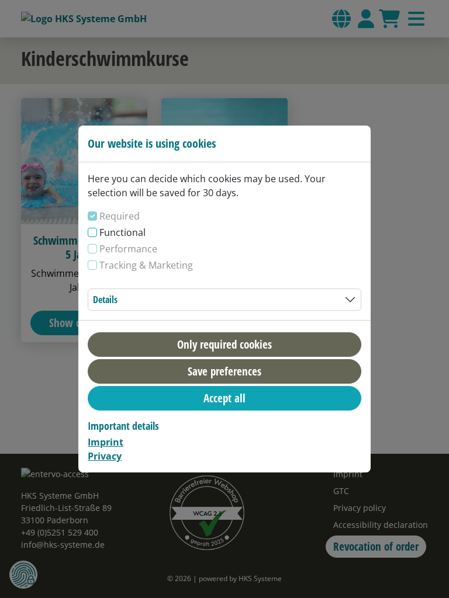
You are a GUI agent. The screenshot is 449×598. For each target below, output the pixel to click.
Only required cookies (224, 344)
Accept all (224, 398)
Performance (128, 248)
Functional (122, 232)
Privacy (105, 456)
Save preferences (224, 371)
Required (119, 216)
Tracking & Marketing (146, 265)
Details (105, 299)
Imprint (105, 442)
